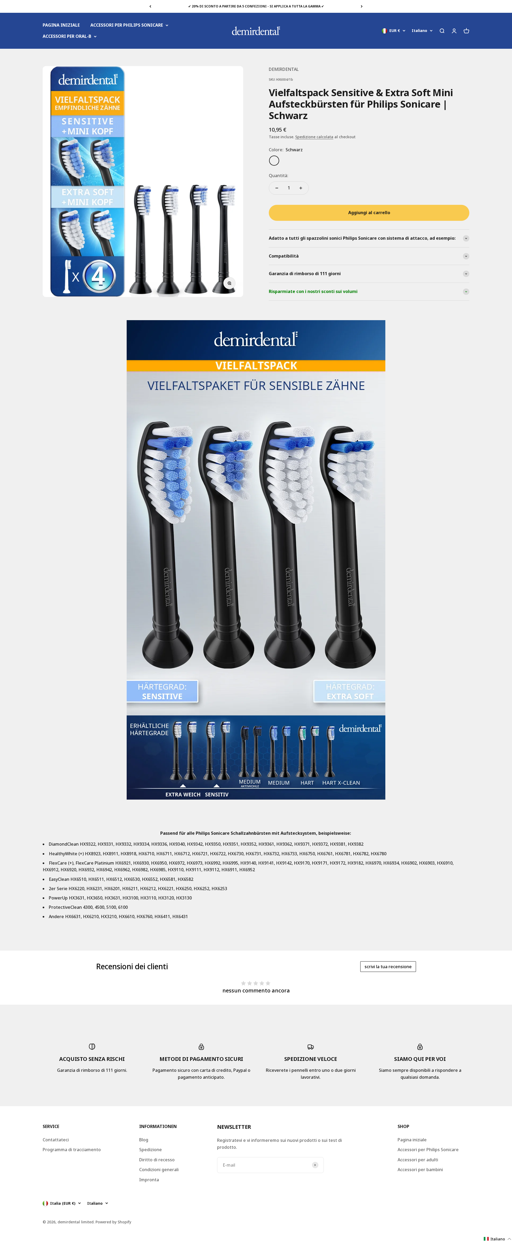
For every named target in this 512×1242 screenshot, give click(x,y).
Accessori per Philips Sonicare (428, 1150)
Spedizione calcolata (314, 136)
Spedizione (150, 1150)
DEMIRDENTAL (284, 69)
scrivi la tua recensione (388, 967)
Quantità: (278, 175)
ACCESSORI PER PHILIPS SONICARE (126, 25)
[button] (497, 1239)
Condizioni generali (159, 1169)
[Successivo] (362, 6)
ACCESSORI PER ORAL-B (67, 36)
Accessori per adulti (418, 1160)
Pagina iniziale (412, 1140)
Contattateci (56, 1140)
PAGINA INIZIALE (61, 25)
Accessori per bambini (420, 1169)
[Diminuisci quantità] (277, 188)
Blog (143, 1140)
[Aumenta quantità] (301, 188)
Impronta (149, 1180)
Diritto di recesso (157, 1160)
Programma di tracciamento (72, 1150)
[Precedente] (150, 6)
